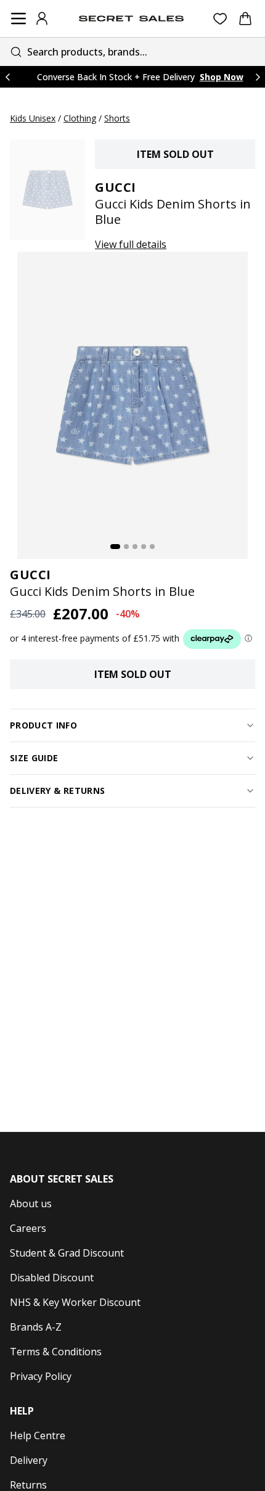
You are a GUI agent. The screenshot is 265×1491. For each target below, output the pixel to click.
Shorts (117, 118)
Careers (28, 1228)
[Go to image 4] (143, 546)
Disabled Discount (52, 1277)
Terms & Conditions (56, 1351)
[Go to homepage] (131, 18)
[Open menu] (18, 18)
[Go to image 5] (152, 546)
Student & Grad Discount (67, 1253)
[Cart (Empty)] (245, 18)
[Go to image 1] (115, 546)
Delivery (28, 1460)
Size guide (34, 758)
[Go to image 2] (126, 546)
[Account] (42, 18)
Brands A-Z (36, 1327)
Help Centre (37, 1435)
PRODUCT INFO (43, 725)
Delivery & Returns (57, 790)
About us (31, 1203)
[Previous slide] (7, 77)
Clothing (79, 118)
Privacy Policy (40, 1376)
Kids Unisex (32, 118)
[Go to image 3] (134, 546)
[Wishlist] (220, 18)
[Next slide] (257, 77)
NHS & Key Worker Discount (75, 1302)
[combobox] (132, 51)
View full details (130, 244)
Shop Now (221, 77)
